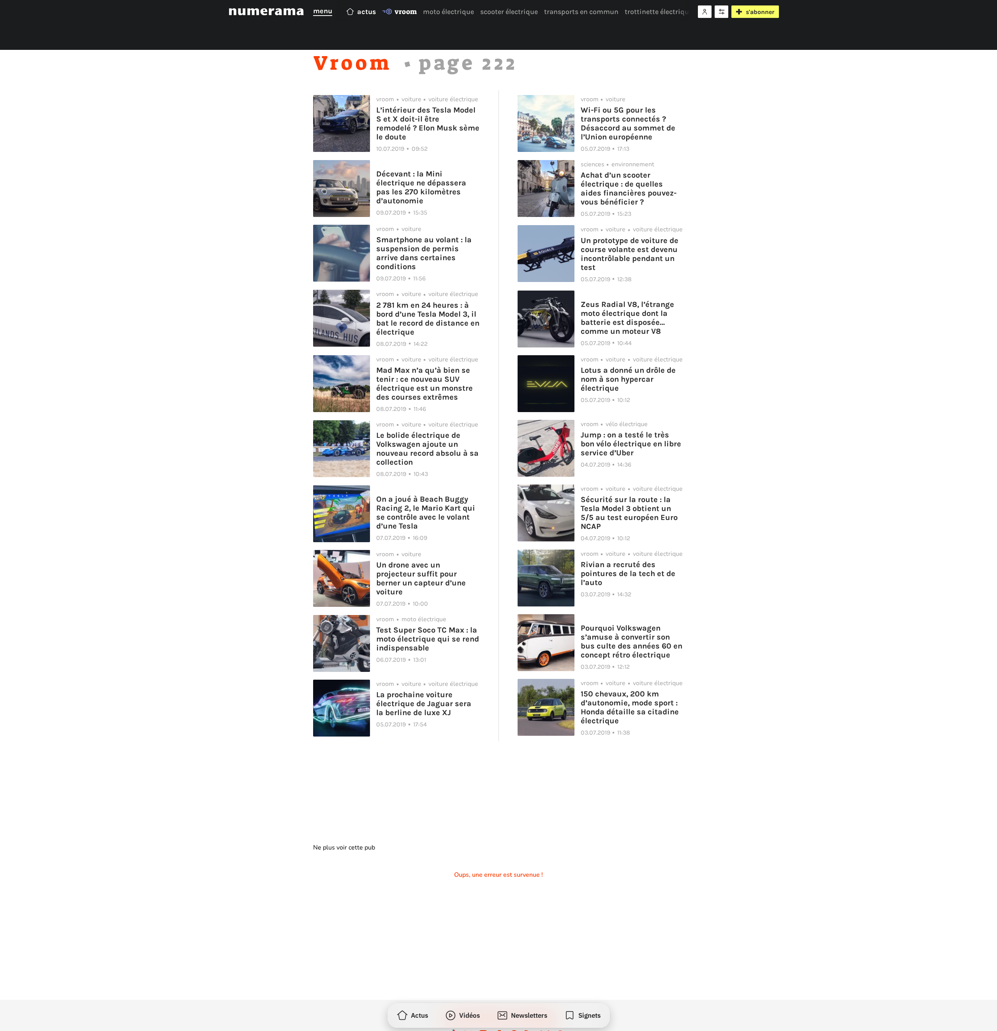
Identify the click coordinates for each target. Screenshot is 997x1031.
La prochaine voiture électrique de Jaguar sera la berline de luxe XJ (423, 703)
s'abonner (760, 12)
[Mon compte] (705, 11)
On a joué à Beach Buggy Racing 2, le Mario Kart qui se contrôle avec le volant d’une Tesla (425, 512)
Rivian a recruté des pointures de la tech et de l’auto (628, 573)
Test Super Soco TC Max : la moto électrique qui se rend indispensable (427, 639)
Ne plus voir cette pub (344, 847)
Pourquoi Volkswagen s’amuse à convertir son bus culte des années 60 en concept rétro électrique (631, 641)
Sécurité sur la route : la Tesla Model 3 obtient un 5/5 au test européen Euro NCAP (629, 513)
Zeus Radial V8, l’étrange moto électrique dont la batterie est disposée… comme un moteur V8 (627, 318)
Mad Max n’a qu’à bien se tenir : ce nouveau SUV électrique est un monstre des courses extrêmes (424, 384)
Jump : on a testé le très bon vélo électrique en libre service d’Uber (631, 443)
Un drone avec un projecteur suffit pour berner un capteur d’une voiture (421, 578)
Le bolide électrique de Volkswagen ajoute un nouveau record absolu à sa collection (427, 449)
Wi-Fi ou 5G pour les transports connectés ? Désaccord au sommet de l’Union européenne (628, 123)
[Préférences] (721, 11)
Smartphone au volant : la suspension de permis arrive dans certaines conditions (424, 253)
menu (322, 11)
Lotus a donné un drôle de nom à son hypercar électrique (628, 379)
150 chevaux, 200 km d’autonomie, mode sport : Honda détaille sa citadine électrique (630, 707)
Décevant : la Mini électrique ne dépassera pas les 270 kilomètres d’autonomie (421, 187)
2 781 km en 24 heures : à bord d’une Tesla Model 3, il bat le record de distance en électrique (427, 319)
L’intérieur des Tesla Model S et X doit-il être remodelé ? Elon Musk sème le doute (427, 123)
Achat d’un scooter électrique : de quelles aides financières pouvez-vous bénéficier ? (628, 188)
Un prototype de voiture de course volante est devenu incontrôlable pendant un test (629, 254)
